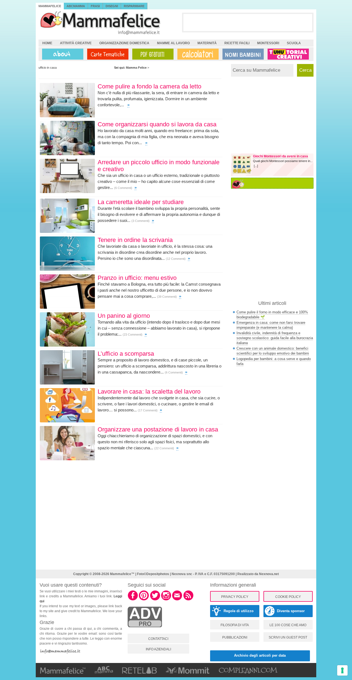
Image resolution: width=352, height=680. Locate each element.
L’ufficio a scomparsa (126, 353)
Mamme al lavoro (173, 43)
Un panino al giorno (124, 315)
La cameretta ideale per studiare (141, 202)
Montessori (268, 43)
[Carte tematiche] (106, 54)
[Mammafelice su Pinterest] (144, 599)
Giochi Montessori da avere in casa (280, 156)
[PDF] (152, 54)
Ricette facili (236, 43)
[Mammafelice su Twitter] (155, 599)
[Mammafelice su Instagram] (166, 599)
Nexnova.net (269, 574)
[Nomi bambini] (242, 54)
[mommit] (145, 630)
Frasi (95, 6)
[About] (61, 54)
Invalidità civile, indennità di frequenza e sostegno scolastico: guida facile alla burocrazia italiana (275, 338)
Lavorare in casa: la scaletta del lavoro (149, 391)
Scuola (294, 43)
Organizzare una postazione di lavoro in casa (158, 429)
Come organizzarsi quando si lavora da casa (157, 124)
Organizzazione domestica (124, 43)
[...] (256, 166)
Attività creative (76, 43)
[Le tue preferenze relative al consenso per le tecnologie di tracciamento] (342, 670)
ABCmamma (76, 6)
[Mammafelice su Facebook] (133, 599)
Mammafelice (49, 6)
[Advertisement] (247, 22)
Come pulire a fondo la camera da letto (149, 86)
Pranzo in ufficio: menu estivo (137, 277)
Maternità (207, 43)
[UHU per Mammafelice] (288, 54)
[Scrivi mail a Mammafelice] (177, 599)
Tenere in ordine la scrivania (135, 239)
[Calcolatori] (197, 54)
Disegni (112, 6)
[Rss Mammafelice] (188, 599)
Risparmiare (134, 6)
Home (47, 43)
